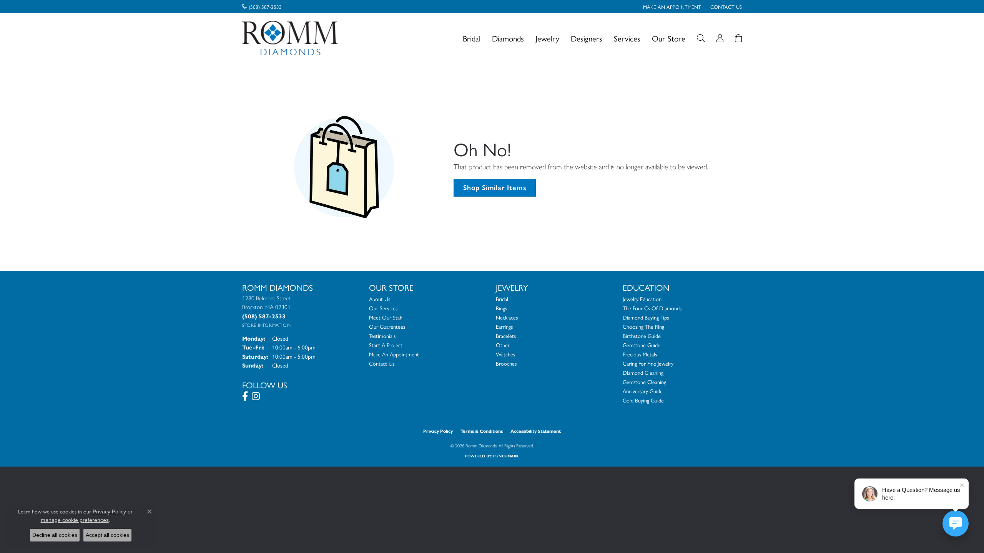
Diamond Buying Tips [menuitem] (646, 317)
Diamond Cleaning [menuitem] (643, 372)
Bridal (471, 38)
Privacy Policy (438, 431)
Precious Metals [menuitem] (640, 354)
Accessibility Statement (535, 431)
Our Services (383, 308)
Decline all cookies (54, 535)
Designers (586, 38)
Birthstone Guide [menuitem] (642, 335)
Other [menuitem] (503, 345)
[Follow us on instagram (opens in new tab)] (256, 396)
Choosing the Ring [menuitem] (643, 326)
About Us (379, 299)
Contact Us (381, 363)
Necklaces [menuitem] (507, 317)
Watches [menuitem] (505, 354)
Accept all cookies (107, 535)
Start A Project (385, 345)
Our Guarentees (387, 326)
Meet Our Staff (385, 317)
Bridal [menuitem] (502, 299)
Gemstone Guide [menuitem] (641, 345)
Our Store (668, 38)
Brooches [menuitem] (506, 363)
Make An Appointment (394, 354)
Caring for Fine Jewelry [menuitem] (648, 363)
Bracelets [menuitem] (506, 335)
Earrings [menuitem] (504, 326)
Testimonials (382, 335)
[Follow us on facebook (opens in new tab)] (245, 396)
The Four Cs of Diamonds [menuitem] (652, 308)
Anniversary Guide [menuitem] (643, 391)
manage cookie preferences (75, 520)
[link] (262, 6)
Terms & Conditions (481, 431)
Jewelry (547, 38)
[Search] (701, 38)
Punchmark (506, 456)
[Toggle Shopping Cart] (738, 38)
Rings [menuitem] (501, 308)
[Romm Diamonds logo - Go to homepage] (292, 38)
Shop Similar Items (494, 187)
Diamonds (508, 38)
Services (627, 38)
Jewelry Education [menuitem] (642, 299)
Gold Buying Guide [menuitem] (643, 400)
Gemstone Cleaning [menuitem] (644, 382)
